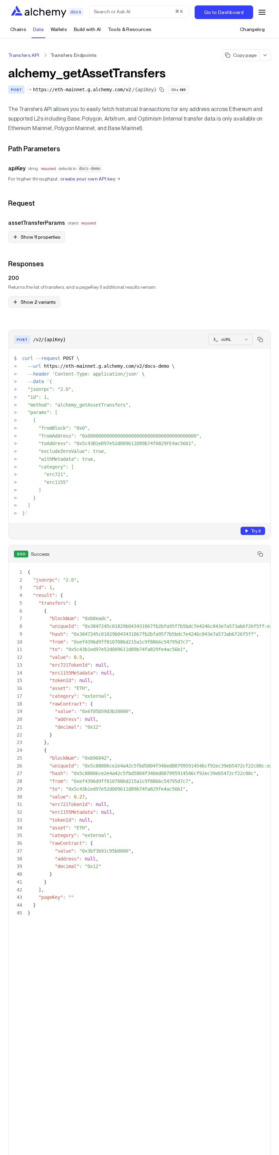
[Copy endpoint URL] (161, 89)
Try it (256, 531)
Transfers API (23, 55)
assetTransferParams (36, 223)
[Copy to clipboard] (260, 339)
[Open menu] (262, 12)
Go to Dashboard (224, 12)
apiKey (17, 168)
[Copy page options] (265, 55)
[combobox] (79, 89)
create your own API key (88, 178)
